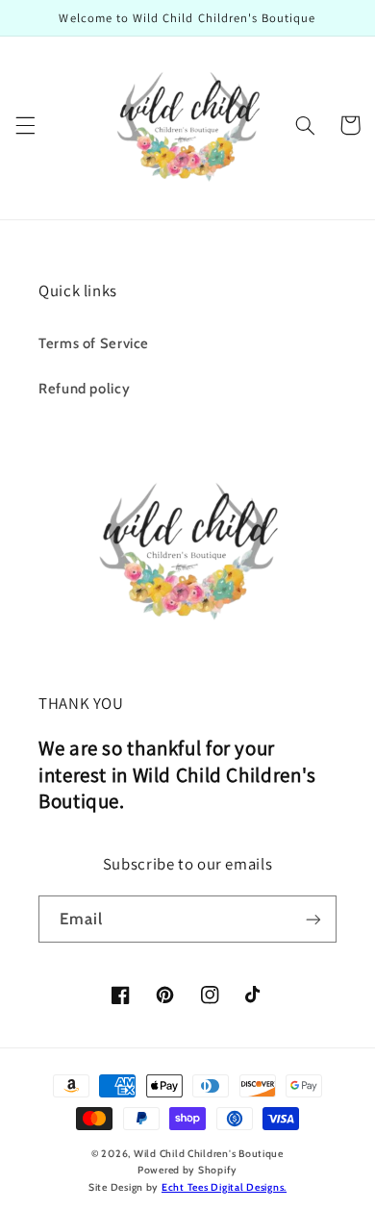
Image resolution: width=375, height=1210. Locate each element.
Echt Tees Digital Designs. (224, 1187)
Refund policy (84, 388)
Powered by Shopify (188, 1170)
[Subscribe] (313, 919)
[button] (25, 125)
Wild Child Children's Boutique (209, 1153)
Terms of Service (93, 343)
